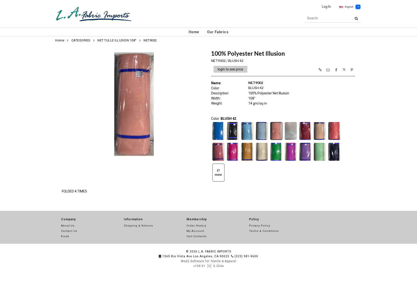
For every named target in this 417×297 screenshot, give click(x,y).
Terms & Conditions (264, 231)
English (349, 7)
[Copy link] (320, 69)
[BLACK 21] (233, 139)
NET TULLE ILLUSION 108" (117, 40)
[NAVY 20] (334, 160)
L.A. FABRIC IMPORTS (214, 251)
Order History (196, 225)
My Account (195, 231)
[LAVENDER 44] (291, 160)
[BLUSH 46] (291, 139)
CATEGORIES (80, 40)
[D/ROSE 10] (218, 160)
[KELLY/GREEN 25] (276, 160)
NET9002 (150, 40)
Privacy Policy (259, 225)
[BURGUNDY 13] (305, 139)
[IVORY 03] (262, 160)
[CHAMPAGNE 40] (320, 139)
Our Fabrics (218, 32)
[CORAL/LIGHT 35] (334, 139)
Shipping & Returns (138, 225)
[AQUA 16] (218, 139)
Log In (326, 6)
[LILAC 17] (305, 160)
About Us (68, 225)
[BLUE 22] (247, 139)
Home (194, 32)
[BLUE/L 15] (262, 139)
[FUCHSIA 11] (233, 160)
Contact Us (69, 231)
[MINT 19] (320, 160)
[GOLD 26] (247, 160)
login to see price (230, 69)
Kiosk (65, 236)
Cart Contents (197, 236)
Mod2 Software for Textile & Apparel (208, 261)
